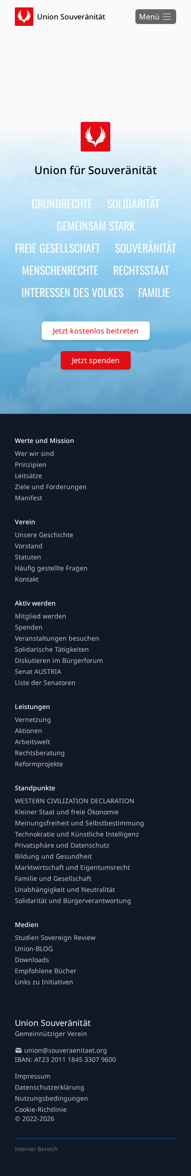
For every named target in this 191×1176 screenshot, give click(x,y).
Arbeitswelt (32, 741)
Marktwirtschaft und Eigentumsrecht (72, 867)
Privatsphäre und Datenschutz (62, 845)
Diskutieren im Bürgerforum (59, 660)
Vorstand (29, 545)
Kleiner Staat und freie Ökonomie (67, 811)
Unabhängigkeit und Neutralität (65, 889)
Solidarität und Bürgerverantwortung (73, 900)
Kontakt (26, 579)
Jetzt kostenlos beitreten (96, 331)
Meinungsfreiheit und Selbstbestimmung (79, 822)
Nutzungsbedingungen (51, 1098)
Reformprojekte (39, 763)
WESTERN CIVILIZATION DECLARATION (74, 800)
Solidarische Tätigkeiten (52, 649)
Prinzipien (30, 464)
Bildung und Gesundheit (53, 856)
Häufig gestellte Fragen (51, 568)
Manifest (28, 497)
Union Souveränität (71, 16)
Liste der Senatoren (45, 682)
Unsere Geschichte (44, 534)
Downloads (32, 959)
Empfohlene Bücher (45, 970)
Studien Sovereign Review (55, 937)
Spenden (29, 627)
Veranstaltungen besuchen (57, 638)
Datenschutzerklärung (49, 1087)
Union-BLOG (34, 948)
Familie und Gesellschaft (53, 878)
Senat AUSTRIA (38, 671)
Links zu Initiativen (44, 981)
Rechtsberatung (40, 752)
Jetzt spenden (96, 360)
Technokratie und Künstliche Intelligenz (77, 834)
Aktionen (28, 730)
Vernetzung (33, 719)
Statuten (28, 556)
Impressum (33, 1076)
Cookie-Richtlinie (41, 1109)
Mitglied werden (40, 616)
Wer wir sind (34, 453)
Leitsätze (28, 475)
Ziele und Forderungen (51, 486)
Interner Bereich (36, 1149)
